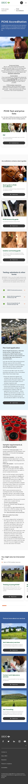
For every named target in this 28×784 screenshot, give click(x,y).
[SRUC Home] (6, 3)
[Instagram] (19, 741)
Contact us (4, 752)
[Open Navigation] (26, 2)
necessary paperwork (14, 73)
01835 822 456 (11, 80)
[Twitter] (8, 741)
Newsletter (4, 759)
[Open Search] (21, 2)
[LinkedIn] (14, 741)
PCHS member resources (5, 9)
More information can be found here (15, 512)
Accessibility (4, 767)
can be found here (12, 502)
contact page (13, 78)
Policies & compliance (6, 763)
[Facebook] (3, 741)
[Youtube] (25, 741)
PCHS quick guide (14, 449)
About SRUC (4, 756)
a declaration (14, 537)
